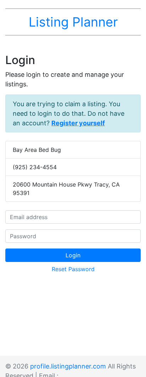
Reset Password (73, 269)
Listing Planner (73, 22)
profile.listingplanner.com (68, 366)
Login (73, 255)
